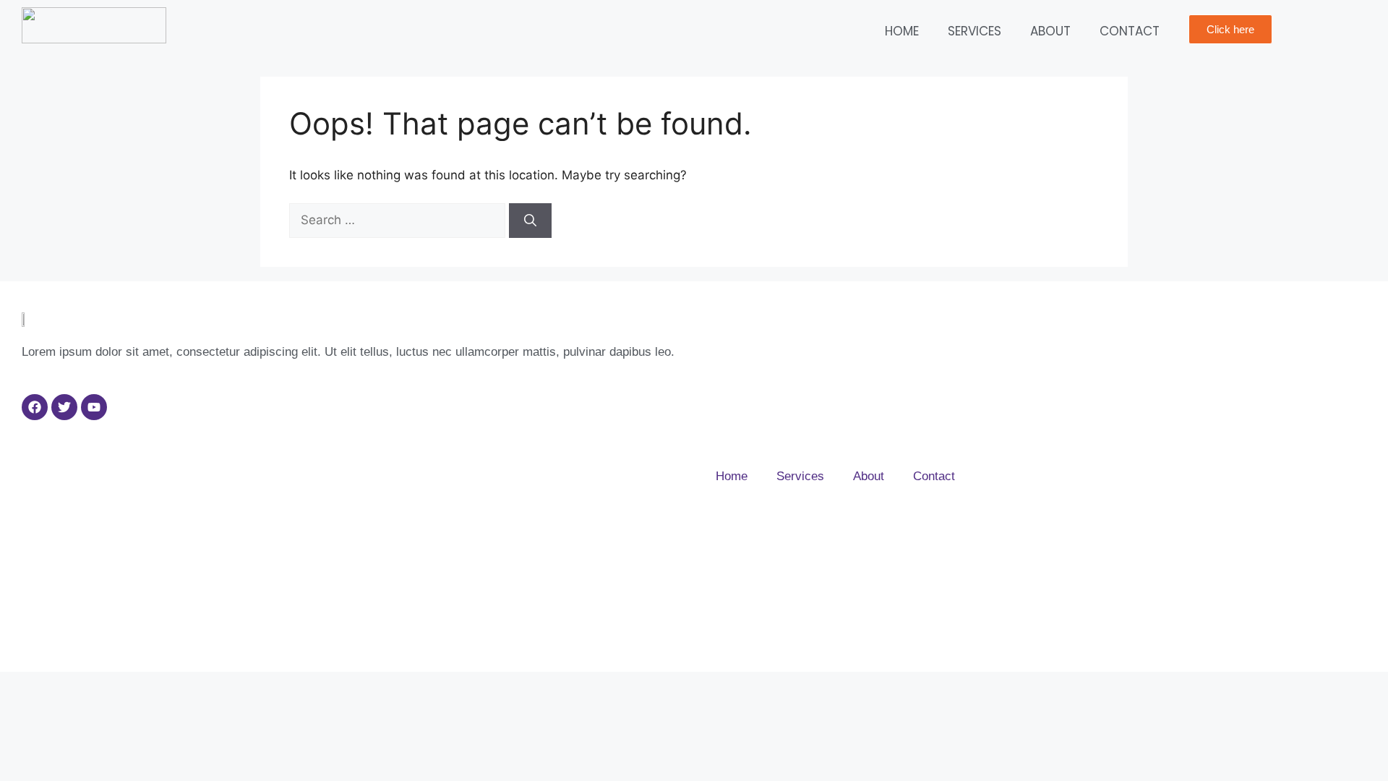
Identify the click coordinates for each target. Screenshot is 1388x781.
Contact (1130, 31)
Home (902, 31)
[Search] (530, 220)
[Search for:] (399, 220)
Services (974, 31)
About (1050, 31)
